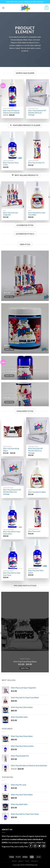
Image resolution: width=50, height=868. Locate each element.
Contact (34, 861)
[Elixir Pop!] (25, 8)
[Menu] (3, 8)
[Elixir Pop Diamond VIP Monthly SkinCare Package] (37, 92)
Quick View (9, 297)
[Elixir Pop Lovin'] (37, 513)
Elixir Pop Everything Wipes (11, 450)
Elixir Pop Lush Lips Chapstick (10, 214)
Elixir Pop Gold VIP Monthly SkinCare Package (35, 451)
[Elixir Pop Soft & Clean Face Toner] (12, 555)
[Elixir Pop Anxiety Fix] (37, 145)
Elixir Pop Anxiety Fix (36, 163)
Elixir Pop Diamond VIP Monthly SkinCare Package (37, 113)
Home (14, 861)
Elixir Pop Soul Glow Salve (15, 343)
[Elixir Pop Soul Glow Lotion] (12, 145)
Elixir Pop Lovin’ (34, 531)
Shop (27, 861)
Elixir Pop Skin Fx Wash (37, 492)
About (21, 861)
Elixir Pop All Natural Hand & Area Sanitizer (11, 112)
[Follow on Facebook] (31, 846)
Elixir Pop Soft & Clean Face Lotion (11, 533)
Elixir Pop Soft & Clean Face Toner (11, 574)
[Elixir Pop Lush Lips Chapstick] (12, 195)
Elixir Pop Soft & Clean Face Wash (36, 214)
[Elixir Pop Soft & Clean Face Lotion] (12, 513)
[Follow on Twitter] (40, 846)
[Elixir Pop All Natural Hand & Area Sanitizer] (12, 92)
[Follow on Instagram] (35, 846)
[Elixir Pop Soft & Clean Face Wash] (37, 195)
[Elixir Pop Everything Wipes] (12, 430)
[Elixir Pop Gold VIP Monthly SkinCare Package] (37, 430)
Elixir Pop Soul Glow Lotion (11, 164)
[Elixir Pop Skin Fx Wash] (37, 474)
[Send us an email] (44, 846)
